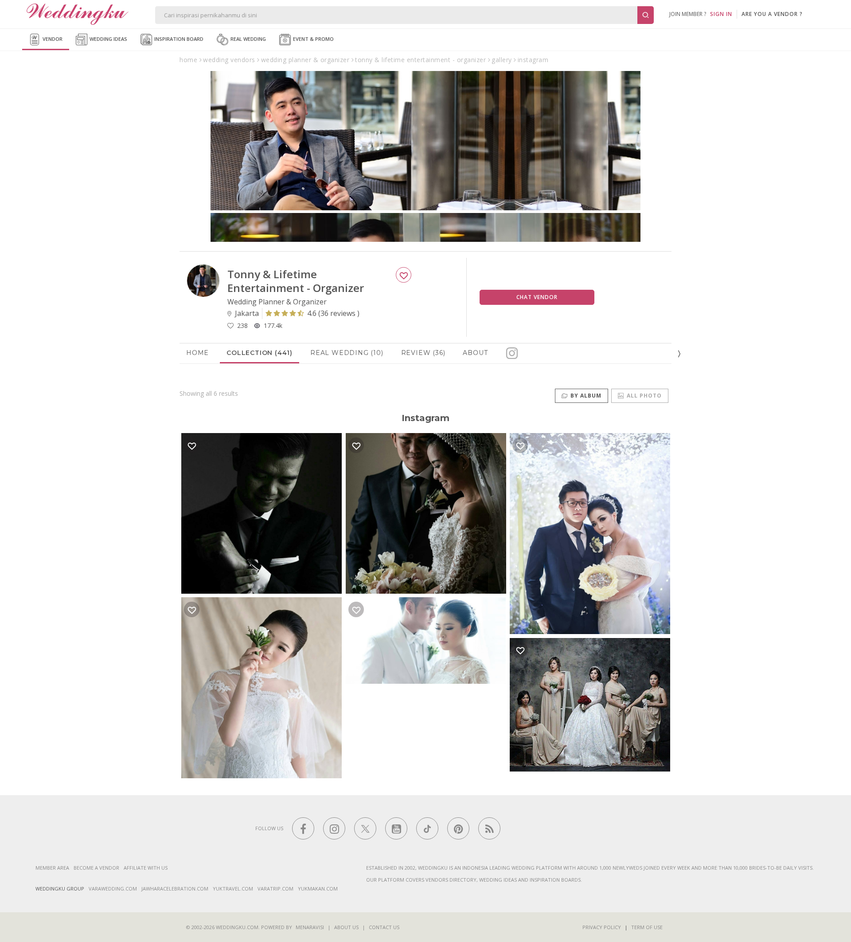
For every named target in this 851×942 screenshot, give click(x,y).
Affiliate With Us (146, 867)
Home (197, 353)
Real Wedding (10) (346, 353)
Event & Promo (313, 38)
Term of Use (647, 927)
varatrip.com (275, 888)
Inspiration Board (178, 38)
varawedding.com (113, 888)
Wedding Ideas (107, 38)
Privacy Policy (601, 927)
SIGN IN (721, 14)
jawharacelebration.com (174, 888)
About (475, 353)
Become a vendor (96, 867)
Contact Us (384, 927)
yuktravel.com (233, 888)
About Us (346, 927)
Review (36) (423, 353)
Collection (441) (259, 353)
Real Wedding (247, 38)
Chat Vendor (537, 297)
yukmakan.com (318, 888)
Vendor (51, 38)
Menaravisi (310, 927)
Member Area (52, 867)
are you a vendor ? (772, 14)
